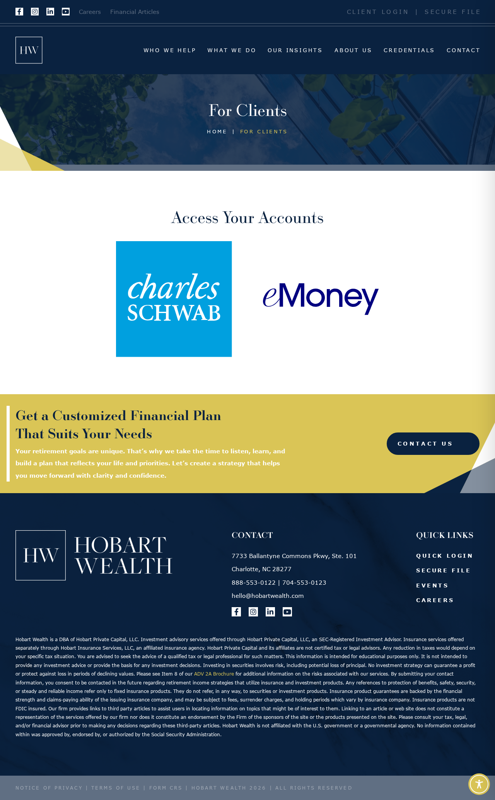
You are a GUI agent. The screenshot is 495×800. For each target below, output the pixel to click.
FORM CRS (166, 787)
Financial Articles (134, 11)
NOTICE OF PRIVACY (49, 787)
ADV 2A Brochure (214, 673)
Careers (90, 11)
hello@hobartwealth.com (268, 595)
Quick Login (445, 555)
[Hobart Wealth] (29, 50)
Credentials (409, 50)
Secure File (453, 11)
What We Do (231, 50)
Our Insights (295, 50)
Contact (464, 50)
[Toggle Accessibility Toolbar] (479, 784)
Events (432, 585)
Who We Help (169, 50)
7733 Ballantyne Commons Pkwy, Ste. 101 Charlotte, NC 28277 (294, 562)
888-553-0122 (254, 582)
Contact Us (425, 443)
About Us (353, 50)
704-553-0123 (304, 582)
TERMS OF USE (115, 787)
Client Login (378, 11)
